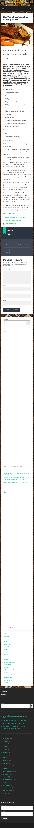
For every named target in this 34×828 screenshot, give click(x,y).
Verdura (7, 682)
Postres (16, 244)
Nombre (5, 285)
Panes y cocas (9, 244)
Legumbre (8, 652)
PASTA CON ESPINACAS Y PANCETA (15, 480)
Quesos (7, 646)
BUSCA (6, 319)
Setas (6, 639)
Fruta (6, 649)
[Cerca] (28, 323)
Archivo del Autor (9, 234)
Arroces (7, 636)
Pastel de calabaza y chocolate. (15, 217)
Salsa (6, 672)
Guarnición (8, 634)
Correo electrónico (9, 293)
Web (4, 300)
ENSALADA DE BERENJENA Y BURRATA (16, 482)
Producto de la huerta (24, 244)
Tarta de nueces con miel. (13, 220)
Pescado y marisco (10, 662)
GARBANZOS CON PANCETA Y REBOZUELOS (17, 477)
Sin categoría (8, 675)
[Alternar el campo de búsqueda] (31, 8)
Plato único (8, 664)
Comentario (7, 269)
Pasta (6, 659)
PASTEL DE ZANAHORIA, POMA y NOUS (15, 18)
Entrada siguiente (11, 252)
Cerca (3, 703)
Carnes (7, 641)
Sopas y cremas (9, 677)
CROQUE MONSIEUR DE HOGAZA (14, 485)
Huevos (7, 654)
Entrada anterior (10, 250)
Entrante (7, 644)
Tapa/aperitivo (9, 680)
